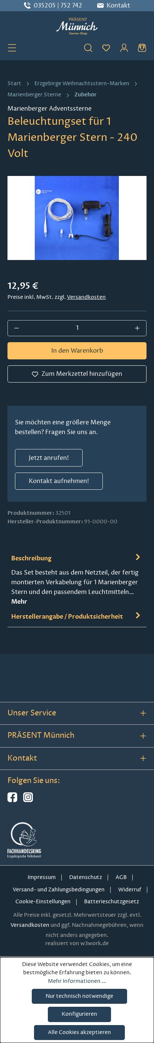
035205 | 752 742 (58, 6)
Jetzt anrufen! (49, 458)
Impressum (42, 877)
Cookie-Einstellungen (43, 901)
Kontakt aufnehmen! (59, 481)
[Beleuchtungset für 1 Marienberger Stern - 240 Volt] (77, 218)
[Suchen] (88, 47)
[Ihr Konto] (124, 47)
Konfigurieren (79, 1014)
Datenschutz (85, 877)
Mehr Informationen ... (77, 981)
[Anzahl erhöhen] (138, 328)
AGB (121, 877)
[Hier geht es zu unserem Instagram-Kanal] (28, 800)
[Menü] (12, 47)
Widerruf (129, 889)
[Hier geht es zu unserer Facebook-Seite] (12, 800)
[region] (77, 218)
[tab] (77, 579)
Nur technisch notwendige (79, 996)
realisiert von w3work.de (77, 943)
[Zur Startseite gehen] (77, 26)
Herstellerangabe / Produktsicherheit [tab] (67, 616)
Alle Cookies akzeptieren (79, 1032)
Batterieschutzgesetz (111, 901)
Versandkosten (86, 297)
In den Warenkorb (77, 351)
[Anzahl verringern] (16, 328)
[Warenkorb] (142, 47)
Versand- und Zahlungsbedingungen (59, 889)
